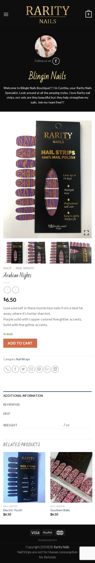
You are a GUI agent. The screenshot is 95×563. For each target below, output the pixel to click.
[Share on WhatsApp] (7, 369)
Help (6, 413)
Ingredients (47, 540)
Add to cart (20, 343)
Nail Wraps (25, 268)
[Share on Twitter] (23, 369)
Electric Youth (12, 510)
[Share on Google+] (47, 369)
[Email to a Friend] (31, 369)
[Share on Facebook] (15, 369)
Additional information (23, 395)
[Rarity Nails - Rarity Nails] (47, 14)
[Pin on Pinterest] (39, 369)
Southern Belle (60, 510)
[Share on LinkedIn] (55, 369)
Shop (7, 268)
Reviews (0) (11, 404)
